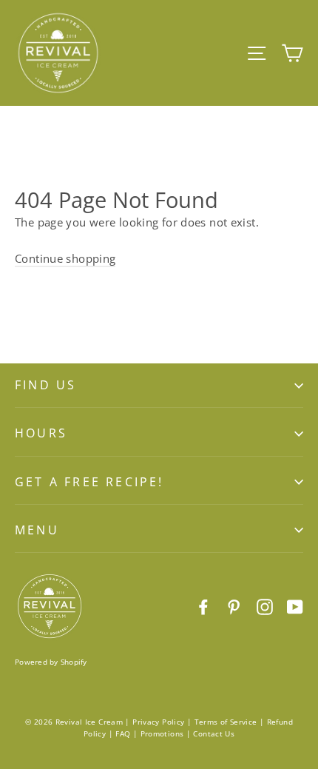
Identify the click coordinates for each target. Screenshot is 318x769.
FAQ (122, 733)
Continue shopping (65, 258)
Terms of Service (225, 721)
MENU (37, 530)
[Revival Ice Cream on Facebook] (203, 606)
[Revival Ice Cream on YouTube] (295, 606)
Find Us (45, 385)
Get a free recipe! (89, 482)
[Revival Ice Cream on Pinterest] (234, 606)
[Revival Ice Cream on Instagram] (265, 606)
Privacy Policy (158, 721)
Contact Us (213, 733)
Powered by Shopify (51, 661)
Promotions (162, 733)
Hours (41, 433)
